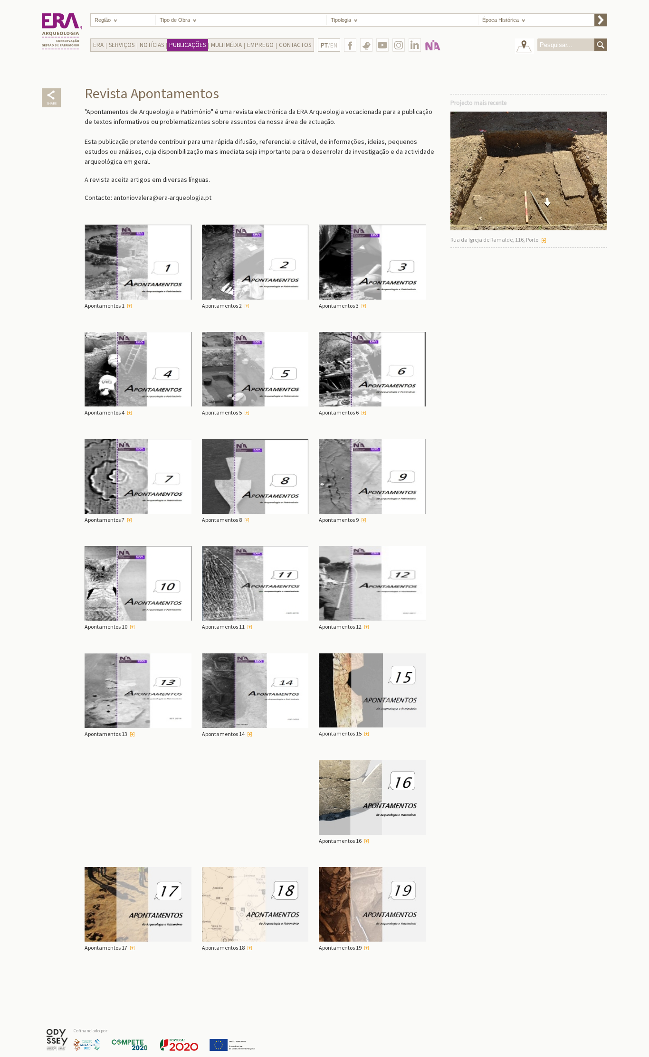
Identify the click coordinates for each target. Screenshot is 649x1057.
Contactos (295, 45)
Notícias (152, 45)
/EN (329, 45)
